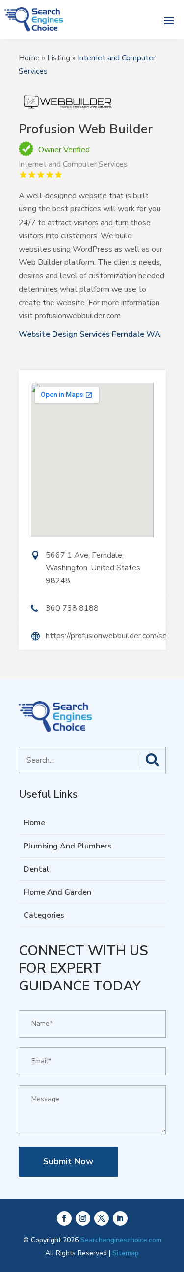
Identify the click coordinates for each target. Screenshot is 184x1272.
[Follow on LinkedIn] (120, 1218)
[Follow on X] (101, 1218)
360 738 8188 (72, 608)
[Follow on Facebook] (64, 1218)
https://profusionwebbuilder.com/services (106, 635)
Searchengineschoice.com (120, 1239)
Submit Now (68, 1161)
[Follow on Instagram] (83, 1218)
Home (29, 58)
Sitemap (125, 1253)
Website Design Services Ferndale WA (89, 334)
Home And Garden (57, 892)
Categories (44, 915)
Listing (58, 58)
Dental (36, 869)
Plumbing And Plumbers (67, 846)
